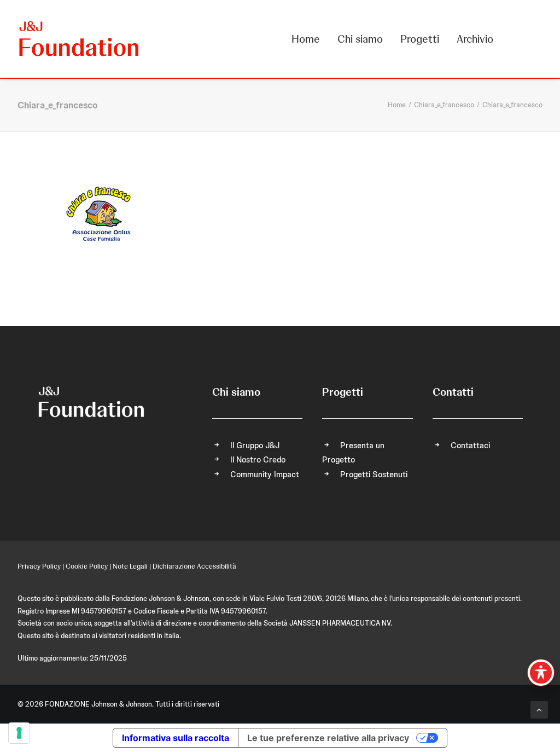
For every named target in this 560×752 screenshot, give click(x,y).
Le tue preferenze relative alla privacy (328, 737)
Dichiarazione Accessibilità (194, 566)
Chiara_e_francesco (444, 104)
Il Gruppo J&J (254, 445)
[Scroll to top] (539, 709)
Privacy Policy (39, 566)
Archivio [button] (475, 39)
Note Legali (130, 566)
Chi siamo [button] (360, 39)
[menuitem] (309, 39)
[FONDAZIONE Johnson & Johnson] (80, 39)
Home (305, 39)
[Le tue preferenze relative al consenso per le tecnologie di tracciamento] (19, 732)
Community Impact (264, 474)
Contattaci (470, 445)
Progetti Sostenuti (373, 474)
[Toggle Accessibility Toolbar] (541, 673)
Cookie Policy (87, 566)
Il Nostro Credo (257, 459)
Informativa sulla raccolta (175, 737)
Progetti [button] (419, 39)
